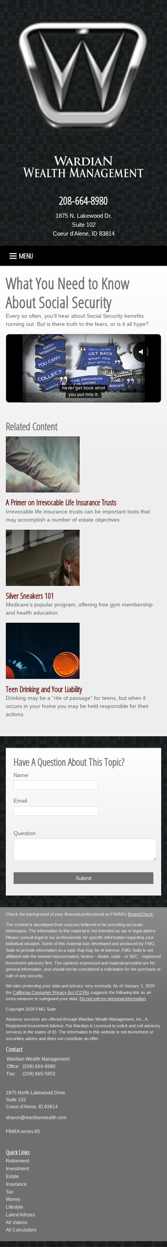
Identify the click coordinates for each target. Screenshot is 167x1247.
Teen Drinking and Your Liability (44, 689)
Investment (17, 1168)
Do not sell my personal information (113, 998)
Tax (9, 1192)
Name (21, 775)
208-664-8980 (83, 200)
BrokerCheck (140, 914)
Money (13, 1199)
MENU (26, 255)
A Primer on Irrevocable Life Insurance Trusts (61, 502)
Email (20, 800)
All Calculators (21, 1230)
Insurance (16, 1184)
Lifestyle (14, 1207)
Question (25, 833)
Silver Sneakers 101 (30, 596)
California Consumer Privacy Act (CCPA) (51, 992)
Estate (12, 1176)
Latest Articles (20, 1215)
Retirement (17, 1161)
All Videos (16, 1222)
